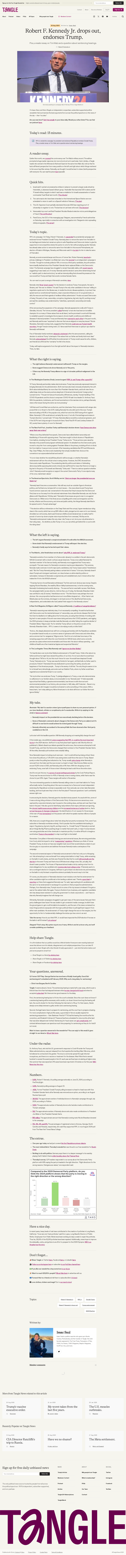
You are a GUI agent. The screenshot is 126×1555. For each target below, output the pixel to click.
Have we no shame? (60, 1439)
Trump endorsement (88, 1305)
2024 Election (90, 1311)
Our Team (85, 1489)
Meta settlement (98, 1446)
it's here (74, 1278)
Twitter (108, 1472)
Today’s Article (62, 1472)
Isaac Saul (72, 25)
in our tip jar (66, 1269)
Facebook (109, 1483)
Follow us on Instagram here (41, 1264)
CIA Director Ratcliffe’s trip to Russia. (20, 1441)
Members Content (63, 1478)
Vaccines (13, 1414)
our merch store (65, 1282)
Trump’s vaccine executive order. (16, 1408)
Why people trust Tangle (89, 1472)
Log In (107, 9)
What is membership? (88, 1478)
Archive (60, 1489)
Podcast (60, 1483)
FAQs (83, 1483)
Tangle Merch (62, 1500)
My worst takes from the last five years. (62, 1408)
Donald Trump (90, 1299)
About (84, 1467)
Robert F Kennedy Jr (64, 47)
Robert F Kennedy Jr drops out (68, 1305)
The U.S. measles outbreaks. (99, 1408)
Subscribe (118, 3)
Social (108, 1467)
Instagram (109, 1478)
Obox (22, 1552)
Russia (12, 1446)
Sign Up (117, 9)
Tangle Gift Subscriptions (66, 1494)
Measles (95, 1414)
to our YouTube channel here (70, 1264)
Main (60, 1467)
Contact (84, 1494)
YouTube (108, 1489)
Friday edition (53, 1446)
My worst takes (53, 1414)
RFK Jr (80, 1299)
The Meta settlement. (102, 1439)
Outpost (17, 1552)
